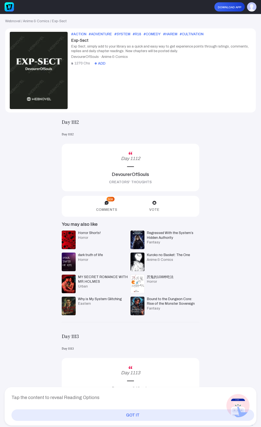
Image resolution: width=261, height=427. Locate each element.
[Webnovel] (9, 6)
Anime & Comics (36, 21)
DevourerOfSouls (130, 174)
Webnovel (12, 21)
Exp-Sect (59, 21)
